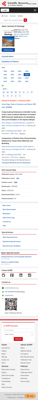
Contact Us (7, 221)
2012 (19, 81)
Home (6, 16)
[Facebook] (12, 275)
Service (5, 366)
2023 (26, 71)
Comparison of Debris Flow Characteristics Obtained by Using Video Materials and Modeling (19, 140)
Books (4, 354)
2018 (5, 78)
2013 (12, 81)
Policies (24, 366)
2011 (26, 81)
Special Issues (25, 363)
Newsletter (6, 213)
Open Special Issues (10, 237)
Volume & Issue (7, 387)
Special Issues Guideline (11, 246)
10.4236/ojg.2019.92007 (13, 154)
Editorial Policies (26, 351)
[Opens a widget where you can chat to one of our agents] (30, 396)
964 (17, 178)
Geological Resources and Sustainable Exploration (16, 257)
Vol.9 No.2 (22, 125)
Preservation (25, 375)
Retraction (24, 378)
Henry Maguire (7, 123)
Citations (17, 38)
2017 (12, 78)
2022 (5, 74)
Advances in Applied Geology (10, 262)
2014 (5, 81)
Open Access (25, 369)
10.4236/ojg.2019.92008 (13, 131)
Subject (4, 351)
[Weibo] (29, 275)
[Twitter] (3, 275)
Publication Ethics (26, 372)
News (3, 363)
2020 (19, 74)
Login (5, 10)
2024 (19, 71)
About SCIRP (26, 345)
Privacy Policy (25, 381)
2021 (12, 74)
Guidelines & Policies (10, 61)
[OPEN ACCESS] (32, 3)
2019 (26, 74)
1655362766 (9, 295)
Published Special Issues (12, 241)
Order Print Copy (9, 217)
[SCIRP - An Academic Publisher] (15, 3)
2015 (26, 78)
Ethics (23, 348)
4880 (15, 182)
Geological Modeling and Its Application (16, 163)
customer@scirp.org (11, 288)
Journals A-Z (6, 348)
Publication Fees (26, 360)
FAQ (4, 226)
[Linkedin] (20, 275)
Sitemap (4, 357)
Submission (8, 50)
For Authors (24, 354)
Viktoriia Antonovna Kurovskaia (12, 146)
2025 (12, 71)
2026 (5, 71)
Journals (13, 16)
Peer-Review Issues (27, 357)
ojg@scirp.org (23, 36)
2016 (19, 78)
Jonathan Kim (30, 123)
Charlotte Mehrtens (18, 123)
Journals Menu (8, 56)
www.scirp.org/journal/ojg (21, 34)
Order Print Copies (8, 375)
